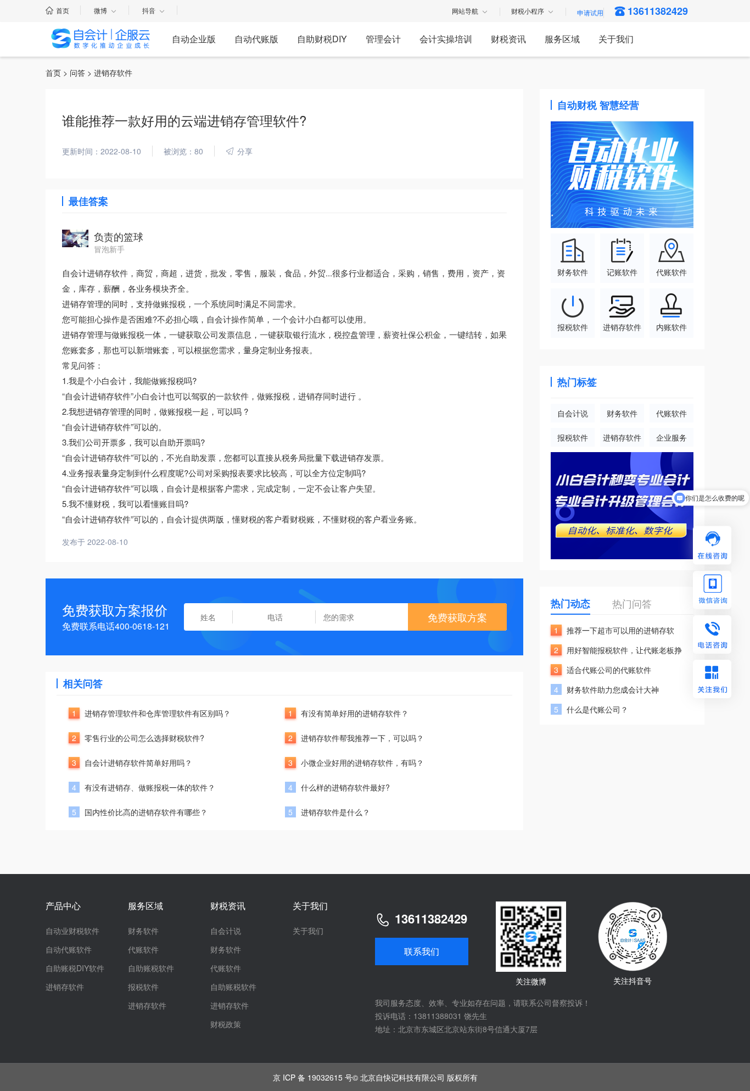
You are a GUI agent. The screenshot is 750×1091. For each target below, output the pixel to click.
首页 (62, 10)
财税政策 (225, 1023)
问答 (77, 72)
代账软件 (671, 413)
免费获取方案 (457, 617)
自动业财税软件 (72, 930)
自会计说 (572, 413)
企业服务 (671, 437)
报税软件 (572, 437)
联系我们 (421, 951)
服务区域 (562, 38)
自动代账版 (256, 38)
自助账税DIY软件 (75, 967)
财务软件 (622, 413)
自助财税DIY (322, 38)
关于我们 (616, 38)
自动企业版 (194, 38)
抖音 (148, 10)
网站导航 (465, 11)
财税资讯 (508, 38)
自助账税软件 (151, 967)
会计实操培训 (445, 38)
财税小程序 (527, 11)
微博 (100, 10)
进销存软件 (622, 437)
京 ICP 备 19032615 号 (312, 1077)
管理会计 (383, 38)
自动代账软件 (69, 949)
